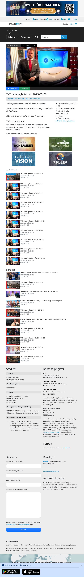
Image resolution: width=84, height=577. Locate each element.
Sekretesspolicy (11, 524)
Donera (26, 88)
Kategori (12, 37)
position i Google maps (52, 432)
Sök (64, 37)
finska (65, 121)
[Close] (81, 566)
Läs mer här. (66, 448)
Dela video (14, 88)
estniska (59, 121)
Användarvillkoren (24, 524)
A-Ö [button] (37, 37)
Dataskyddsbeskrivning (51, 471)
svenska (71, 121)
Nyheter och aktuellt (16, 99)
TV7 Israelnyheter (33, 99)
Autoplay (13, 170)
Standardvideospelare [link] (13, 45)
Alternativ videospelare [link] (29, 45)
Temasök (25, 37)
